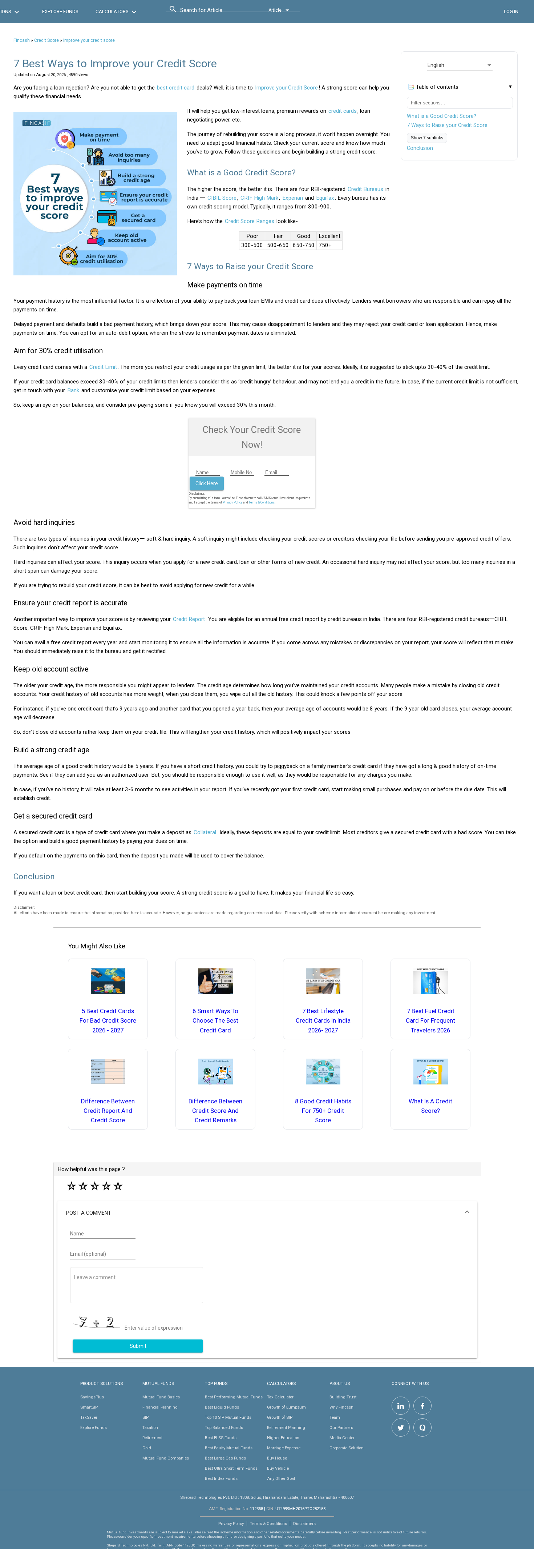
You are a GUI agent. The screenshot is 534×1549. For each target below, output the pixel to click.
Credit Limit (103, 367)
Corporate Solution (346, 1447)
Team (334, 1417)
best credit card (175, 87)
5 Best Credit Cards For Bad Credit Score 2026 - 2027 (108, 1021)
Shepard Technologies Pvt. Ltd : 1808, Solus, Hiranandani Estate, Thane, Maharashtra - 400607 (267, 1497)
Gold (146, 1447)
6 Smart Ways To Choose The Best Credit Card (215, 1021)
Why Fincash (341, 1407)
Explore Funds (93, 1427)
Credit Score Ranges (249, 221)
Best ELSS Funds (220, 1437)
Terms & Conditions (268, 1523)
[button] (267, 1213)
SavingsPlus (92, 1396)
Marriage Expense (283, 1447)
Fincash (21, 40)
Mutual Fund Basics (161, 1396)
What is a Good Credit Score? (441, 116)
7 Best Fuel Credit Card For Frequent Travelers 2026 (430, 1021)
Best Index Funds (221, 1478)
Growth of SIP (279, 1417)
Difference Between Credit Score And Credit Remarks (215, 1111)
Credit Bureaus (365, 189)
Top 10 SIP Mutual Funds (228, 1417)
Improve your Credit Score (286, 87)
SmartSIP (89, 1407)
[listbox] (460, 65)
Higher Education (283, 1437)
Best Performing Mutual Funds (234, 1396)
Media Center (342, 1437)
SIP (145, 1417)
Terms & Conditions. (261, 502)
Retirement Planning (286, 1427)
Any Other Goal (281, 1478)
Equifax (325, 198)
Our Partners (341, 1427)
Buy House (277, 1458)
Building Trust (342, 1396)
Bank (73, 390)
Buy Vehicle (278, 1468)
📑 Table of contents (433, 87)
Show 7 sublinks (427, 137)
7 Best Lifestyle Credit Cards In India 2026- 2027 (323, 1021)
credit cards (342, 111)
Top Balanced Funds (224, 1427)
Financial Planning (160, 1407)
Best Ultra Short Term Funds (231, 1468)
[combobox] (213, 12)
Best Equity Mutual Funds (228, 1447)
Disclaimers (304, 1523)
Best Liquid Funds (222, 1407)
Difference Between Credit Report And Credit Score (108, 1111)
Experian (292, 198)
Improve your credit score (89, 40)
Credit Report (189, 619)
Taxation (150, 1427)
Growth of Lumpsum (286, 1407)
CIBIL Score (221, 198)
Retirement (152, 1437)
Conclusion (420, 148)
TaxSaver (88, 1417)
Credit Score (46, 40)
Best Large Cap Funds (225, 1458)
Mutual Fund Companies (165, 1458)
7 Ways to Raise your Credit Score (447, 125)
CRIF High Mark (259, 198)
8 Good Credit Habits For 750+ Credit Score (323, 1111)
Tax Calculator (280, 1396)
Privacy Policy (232, 502)
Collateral (205, 832)
